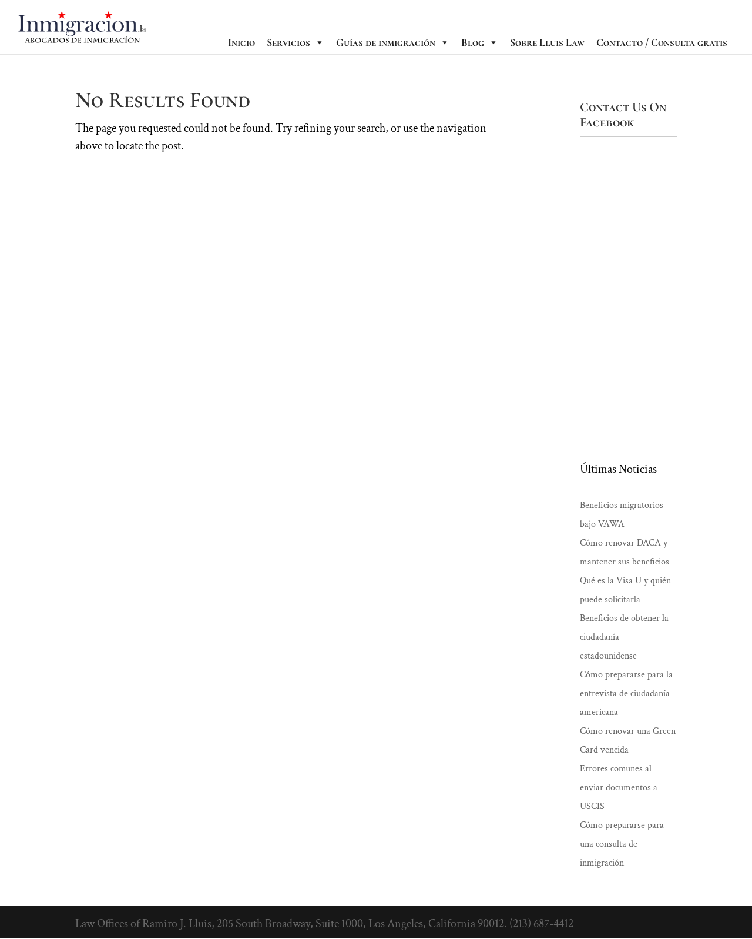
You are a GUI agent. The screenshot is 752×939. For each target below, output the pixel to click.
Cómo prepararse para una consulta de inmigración (622, 844)
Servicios (288, 42)
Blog (472, 42)
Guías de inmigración (385, 42)
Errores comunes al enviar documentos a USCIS (618, 788)
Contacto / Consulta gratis (661, 42)
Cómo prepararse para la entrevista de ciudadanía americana (626, 694)
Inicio (241, 42)
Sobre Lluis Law (547, 42)
